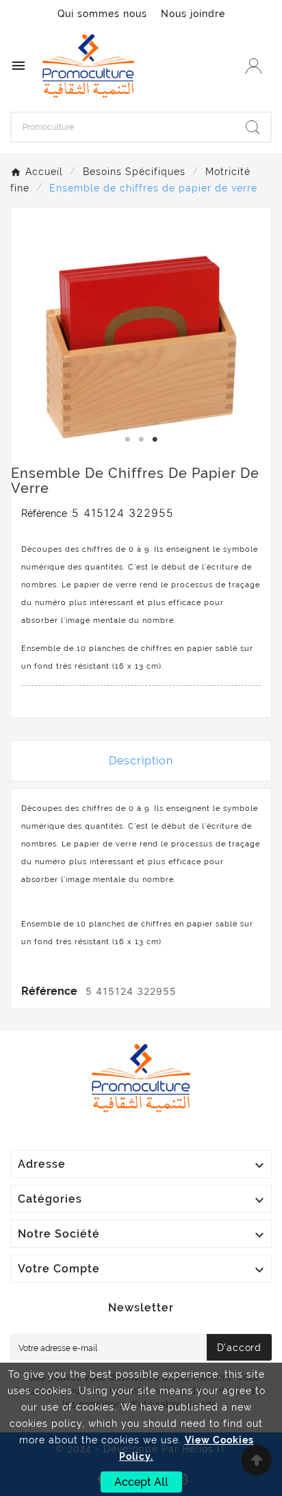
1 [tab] (127, 439)
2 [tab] (141, 439)
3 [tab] (155, 439)
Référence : (46, 513)
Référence (50, 991)
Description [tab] (141, 760)
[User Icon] (253, 66)
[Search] (252, 127)
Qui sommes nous (102, 13)
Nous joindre (193, 13)
